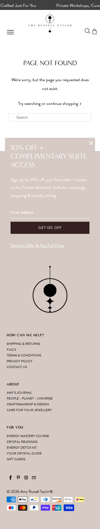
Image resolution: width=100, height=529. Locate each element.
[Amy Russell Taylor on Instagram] (26, 478)
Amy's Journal (19, 392)
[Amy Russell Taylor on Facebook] (10, 478)
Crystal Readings (22, 441)
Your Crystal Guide (24, 453)
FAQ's (11, 349)
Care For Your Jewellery (29, 410)
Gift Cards (16, 459)
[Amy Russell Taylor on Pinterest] (18, 478)
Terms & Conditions (24, 355)
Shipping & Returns (23, 343)
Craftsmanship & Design (28, 404)
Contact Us (17, 366)
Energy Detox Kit (22, 447)
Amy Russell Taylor (34, 491)
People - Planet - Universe (30, 398)
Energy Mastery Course (28, 435)
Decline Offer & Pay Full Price (37, 245)
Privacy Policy (19, 361)
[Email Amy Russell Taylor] (34, 478)
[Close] (91, 143)
